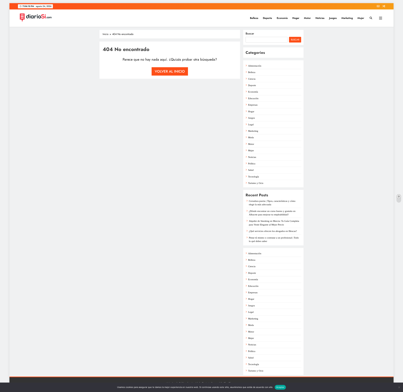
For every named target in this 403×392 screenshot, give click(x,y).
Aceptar (280, 387)
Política (251, 163)
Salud (251, 170)
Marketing (347, 18)
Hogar (295, 18)
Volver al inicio (170, 71)
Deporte (267, 18)
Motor (307, 18)
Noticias (319, 18)
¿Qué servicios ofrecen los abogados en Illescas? (273, 231)
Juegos (333, 18)
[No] (399, 387)
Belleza (254, 18)
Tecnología (253, 176)
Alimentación (254, 66)
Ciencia (251, 79)
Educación (253, 98)
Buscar (250, 33)
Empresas (253, 105)
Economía (282, 18)
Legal (251, 124)
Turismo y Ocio (255, 183)
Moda (251, 137)
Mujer (361, 18)
